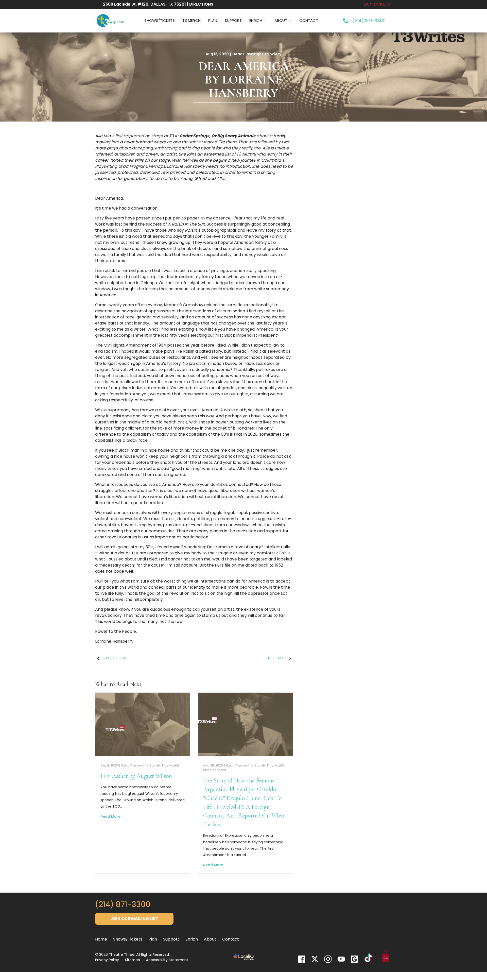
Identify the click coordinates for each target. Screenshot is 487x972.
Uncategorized (214, 770)
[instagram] (328, 959)
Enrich (255, 20)
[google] (354, 959)
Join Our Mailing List (134, 919)
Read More (110, 816)
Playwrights (171, 765)
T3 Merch (191, 20)
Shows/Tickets (159, 20)
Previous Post (114, 658)
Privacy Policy (107, 959)
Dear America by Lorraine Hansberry (244, 79)
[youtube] (341, 959)
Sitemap (132, 959)
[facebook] (301, 959)
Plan (212, 20)
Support (233, 20)
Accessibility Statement (167, 959)
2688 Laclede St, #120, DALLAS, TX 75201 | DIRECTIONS (158, 4)
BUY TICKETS (377, 4)
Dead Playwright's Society (256, 54)
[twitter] (314, 959)
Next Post (277, 658)
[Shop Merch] (385, 957)
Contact (308, 20)
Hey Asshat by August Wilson (136, 776)
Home (101, 939)
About (280, 20)
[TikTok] (368, 958)
